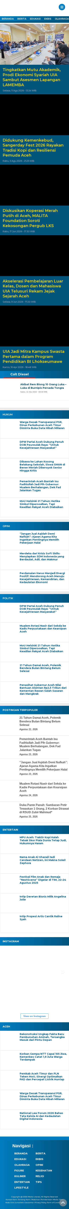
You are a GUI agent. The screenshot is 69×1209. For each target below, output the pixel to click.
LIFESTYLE (21, 1187)
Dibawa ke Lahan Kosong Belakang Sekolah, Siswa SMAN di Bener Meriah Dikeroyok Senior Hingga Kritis (42, 466)
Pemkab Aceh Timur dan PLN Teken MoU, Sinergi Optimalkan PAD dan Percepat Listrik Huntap (42, 1076)
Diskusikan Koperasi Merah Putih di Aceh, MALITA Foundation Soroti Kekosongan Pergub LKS (30, 218)
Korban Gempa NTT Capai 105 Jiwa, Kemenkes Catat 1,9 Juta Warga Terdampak (43, 1056)
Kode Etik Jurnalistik (14, 1202)
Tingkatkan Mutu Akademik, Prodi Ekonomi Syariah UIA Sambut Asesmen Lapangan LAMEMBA (32, 77)
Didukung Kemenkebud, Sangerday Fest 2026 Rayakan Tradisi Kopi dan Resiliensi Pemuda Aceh (33, 148)
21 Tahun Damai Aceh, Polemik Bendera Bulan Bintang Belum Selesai (40, 668)
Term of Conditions (55, 1202)
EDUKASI (35, 18)
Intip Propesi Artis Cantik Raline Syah (41, 918)
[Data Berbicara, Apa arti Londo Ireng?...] (33, 958)
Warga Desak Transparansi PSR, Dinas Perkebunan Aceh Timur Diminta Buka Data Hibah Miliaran (42, 425)
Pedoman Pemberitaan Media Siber (47, 1200)
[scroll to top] (63, 1204)
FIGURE (19, 1170)
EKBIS (47, 18)
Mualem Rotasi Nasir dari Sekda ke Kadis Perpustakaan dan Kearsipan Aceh (43, 628)
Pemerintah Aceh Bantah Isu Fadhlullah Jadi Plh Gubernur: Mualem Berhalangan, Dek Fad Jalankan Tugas (40, 486)
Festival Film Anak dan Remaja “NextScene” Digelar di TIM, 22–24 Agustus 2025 (43, 879)
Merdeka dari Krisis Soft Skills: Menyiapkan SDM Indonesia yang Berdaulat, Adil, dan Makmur (42, 556)
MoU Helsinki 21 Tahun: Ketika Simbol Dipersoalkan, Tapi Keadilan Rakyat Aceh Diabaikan (41, 504)
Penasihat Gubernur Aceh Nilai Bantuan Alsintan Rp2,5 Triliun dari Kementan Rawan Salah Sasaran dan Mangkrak (43, 689)
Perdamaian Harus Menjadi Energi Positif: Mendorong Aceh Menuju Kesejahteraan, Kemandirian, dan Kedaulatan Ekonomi (42, 578)
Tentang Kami (24, 1200)
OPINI (39, 1165)
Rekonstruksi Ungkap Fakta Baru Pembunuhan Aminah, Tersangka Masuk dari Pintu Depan (42, 1037)
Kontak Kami (11, 1200)
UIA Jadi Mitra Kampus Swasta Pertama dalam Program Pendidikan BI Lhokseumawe (33, 356)
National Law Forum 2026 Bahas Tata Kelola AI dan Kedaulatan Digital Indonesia (41, 1116)
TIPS (39, 1182)
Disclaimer (29, 1202)
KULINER (20, 1176)
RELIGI (40, 1176)
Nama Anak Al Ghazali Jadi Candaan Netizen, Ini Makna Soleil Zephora (42, 860)
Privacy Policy (40, 1202)
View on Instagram (34, 1016)
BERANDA (8, 18)
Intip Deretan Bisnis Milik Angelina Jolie (43, 898)
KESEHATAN (44, 1170)
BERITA (21, 18)
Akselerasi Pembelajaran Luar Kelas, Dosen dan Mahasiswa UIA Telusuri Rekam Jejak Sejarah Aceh (33, 289)
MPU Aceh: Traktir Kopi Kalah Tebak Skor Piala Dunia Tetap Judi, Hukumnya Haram (43, 840)
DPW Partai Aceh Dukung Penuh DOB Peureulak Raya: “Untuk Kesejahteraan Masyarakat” (42, 444)
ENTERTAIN (22, 1182)
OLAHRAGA (22, 1165)
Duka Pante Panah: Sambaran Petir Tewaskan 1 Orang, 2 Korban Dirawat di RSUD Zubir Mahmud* (44, 808)
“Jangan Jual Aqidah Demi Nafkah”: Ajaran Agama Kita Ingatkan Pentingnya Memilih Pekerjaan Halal (39, 538)
